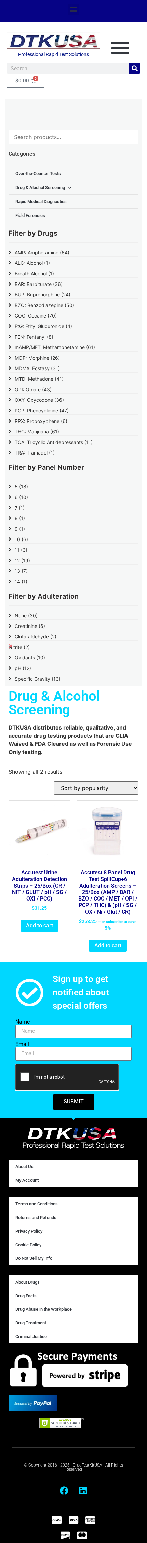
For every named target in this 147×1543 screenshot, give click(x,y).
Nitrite (19, 647)
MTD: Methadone (39, 379)
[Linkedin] (83, 1490)
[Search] (134, 68)
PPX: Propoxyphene (41, 421)
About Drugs (27, 1282)
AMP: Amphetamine (42, 252)
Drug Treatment (30, 1322)
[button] (73, 9)
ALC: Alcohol (32, 263)
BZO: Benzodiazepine (44, 305)
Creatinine (30, 626)
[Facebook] (64, 1490)
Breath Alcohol (34, 273)
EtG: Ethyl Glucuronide (43, 326)
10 (21, 539)
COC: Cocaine (36, 316)
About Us (24, 1166)
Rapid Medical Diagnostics (41, 201)
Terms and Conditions (36, 1203)
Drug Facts (26, 1295)
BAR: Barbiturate (39, 284)
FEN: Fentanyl (34, 337)
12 (22, 560)
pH (23, 668)
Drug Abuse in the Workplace (43, 1309)
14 (21, 581)
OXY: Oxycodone (39, 400)
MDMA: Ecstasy (37, 368)
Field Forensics (30, 215)
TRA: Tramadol (35, 453)
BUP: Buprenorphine (42, 294)
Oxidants (30, 658)
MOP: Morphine (37, 358)
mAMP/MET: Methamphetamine (55, 347)
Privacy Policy (28, 1231)
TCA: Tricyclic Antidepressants (54, 442)
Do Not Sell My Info (33, 1258)
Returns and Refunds (35, 1217)
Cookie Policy (28, 1244)
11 (21, 550)
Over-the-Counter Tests (38, 173)
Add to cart (39, 925)
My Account (27, 1180)
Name (22, 1022)
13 (21, 571)
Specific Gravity (38, 679)
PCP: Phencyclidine (42, 410)
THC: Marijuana (37, 431)
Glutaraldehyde (35, 636)
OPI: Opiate (33, 389)
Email (22, 1044)
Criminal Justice (31, 1336)
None (26, 615)
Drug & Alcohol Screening (40, 187)
